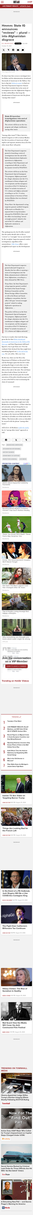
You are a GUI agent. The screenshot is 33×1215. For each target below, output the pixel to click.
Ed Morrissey (8, 43)
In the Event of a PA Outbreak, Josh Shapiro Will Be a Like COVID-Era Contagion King (16, 893)
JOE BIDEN (23, 459)
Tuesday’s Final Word (14, 721)
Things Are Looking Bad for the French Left (15, 829)
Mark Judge (6, 1032)
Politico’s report (17, 83)
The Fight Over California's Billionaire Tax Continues (14, 927)
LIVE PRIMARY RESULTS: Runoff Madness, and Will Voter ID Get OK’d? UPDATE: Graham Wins (17, 729)
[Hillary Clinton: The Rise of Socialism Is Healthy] (16, 977)
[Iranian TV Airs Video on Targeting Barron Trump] (16, 784)
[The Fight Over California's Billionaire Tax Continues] (16, 914)
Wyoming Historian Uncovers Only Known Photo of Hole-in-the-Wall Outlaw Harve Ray (18, 745)
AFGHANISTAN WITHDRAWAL (12, 449)
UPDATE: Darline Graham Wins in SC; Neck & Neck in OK (26, 6)
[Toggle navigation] (2, 2)
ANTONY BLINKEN (8, 452)
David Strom (6, 995)
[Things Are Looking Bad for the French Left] (16, 817)
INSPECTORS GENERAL (10, 459)
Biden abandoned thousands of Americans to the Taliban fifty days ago (16, 341)
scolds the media (23, 427)
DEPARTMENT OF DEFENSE (11, 455)
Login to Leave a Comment (16, 666)
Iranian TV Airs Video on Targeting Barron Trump (13, 796)
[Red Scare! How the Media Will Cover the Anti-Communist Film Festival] (16, 1011)
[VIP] (29, 2)
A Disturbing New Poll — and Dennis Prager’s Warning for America (16, 1203)
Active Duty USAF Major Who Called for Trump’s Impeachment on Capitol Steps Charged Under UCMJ (16, 1133)
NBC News (15, 244)
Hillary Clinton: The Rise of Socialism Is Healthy (14, 989)
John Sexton (6, 802)
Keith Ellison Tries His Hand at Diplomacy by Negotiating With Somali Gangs (17, 753)
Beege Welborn (7, 900)
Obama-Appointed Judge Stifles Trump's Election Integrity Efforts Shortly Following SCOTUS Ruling (15, 1097)
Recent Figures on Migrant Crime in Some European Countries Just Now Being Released (18, 737)
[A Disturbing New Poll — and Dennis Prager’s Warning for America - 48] (16, 1189)
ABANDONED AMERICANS (14, 445)
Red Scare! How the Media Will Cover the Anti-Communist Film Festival (14, 1025)
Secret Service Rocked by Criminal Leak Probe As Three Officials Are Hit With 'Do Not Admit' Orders (16, 1168)
